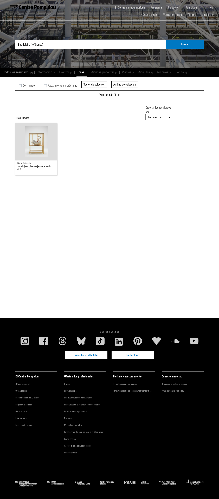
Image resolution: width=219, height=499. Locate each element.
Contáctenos (133, 355)
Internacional (21, 418)
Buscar (185, 44)
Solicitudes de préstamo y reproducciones (82, 404)
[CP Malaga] (109, 485)
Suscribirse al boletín (86, 355)
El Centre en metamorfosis (131, 7)
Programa (157, 7)
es (212, 7)
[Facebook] (43, 342)
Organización (21, 390)
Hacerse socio (21, 411)
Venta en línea (172, 14)
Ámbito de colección (124, 84)
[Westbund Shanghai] (170, 485)
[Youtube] (194, 342)
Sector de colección (94, 84)
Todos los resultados (18, 72)
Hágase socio (150, 14)
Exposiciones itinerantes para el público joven (84, 432)
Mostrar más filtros (109, 94)
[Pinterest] (137, 342)
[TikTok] (100, 342)
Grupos (67, 384)
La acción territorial (23, 425)
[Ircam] (58, 485)
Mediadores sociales (73, 425)
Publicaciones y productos (75, 411)
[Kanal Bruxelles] (139, 485)
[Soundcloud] (175, 342)
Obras (81, 72)
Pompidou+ (192, 7)
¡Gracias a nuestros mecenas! (174, 384)
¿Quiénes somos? (22, 384)
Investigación (70, 439)
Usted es (208, 14)
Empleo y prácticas (23, 404)
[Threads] (62, 342)
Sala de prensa (70, 452)
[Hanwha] (195, 485)
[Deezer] (156, 342)
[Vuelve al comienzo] (211, 491)
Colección (174, 7)
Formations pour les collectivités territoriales (132, 390)
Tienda (193, 14)
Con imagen (29, 85)
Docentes (68, 418)
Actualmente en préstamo (62, 85)
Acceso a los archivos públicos (77, 445)
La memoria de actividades (26, 397)
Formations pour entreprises (125, 384)
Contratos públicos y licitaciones (78, 397)
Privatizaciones (70, 390)
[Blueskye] (81, 342)
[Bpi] (28, 485)
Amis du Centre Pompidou (173, 390)
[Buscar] (205, 5)
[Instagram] (24, 342)
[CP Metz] (85, 485)
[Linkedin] (119, 342)
